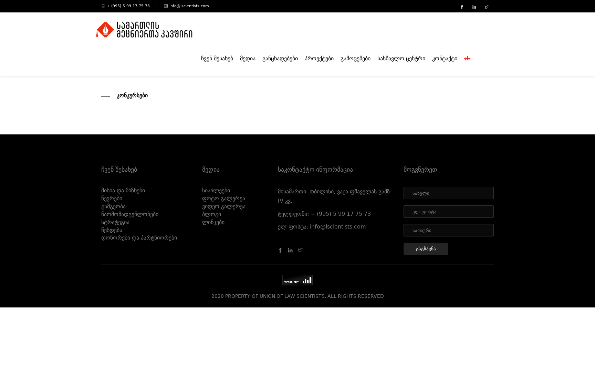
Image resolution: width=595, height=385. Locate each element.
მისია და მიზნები (123, 190)
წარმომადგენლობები (129, 214)
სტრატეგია (115, 222)
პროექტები (319, 58)
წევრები (111, 198)
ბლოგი (211, 214)
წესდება (111, 230)
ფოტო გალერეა (223, 198)
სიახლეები (216, 190)
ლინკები (213, 222)
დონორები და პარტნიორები (139, 237)
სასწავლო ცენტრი (401, 58)
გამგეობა (113, 206)
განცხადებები (280, 58)
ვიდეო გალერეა (224, 206)
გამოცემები (355, 58)
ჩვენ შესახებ (217, 58)
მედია (247, 58)
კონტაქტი (444, 58)
